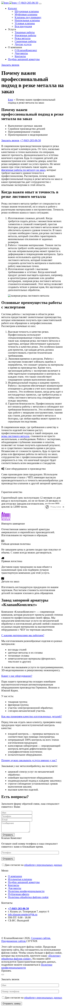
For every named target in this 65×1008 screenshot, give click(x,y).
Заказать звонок (10, 65)
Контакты (13, 885)
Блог (10, 99)
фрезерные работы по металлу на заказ (23, 170)
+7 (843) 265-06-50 (27, 2)
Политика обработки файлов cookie (28, 897)
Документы (14, 888)
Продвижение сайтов (13, 941)
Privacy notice (55, 507)
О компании (15, 876)
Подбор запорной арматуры (24, 59)
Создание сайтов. (41, 938)
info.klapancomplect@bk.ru (22, 914)
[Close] (2, 974)
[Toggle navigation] (40, 3)
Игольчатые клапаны (20, 879)
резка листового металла (15, 436)
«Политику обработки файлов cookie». (31, 957)
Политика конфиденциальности (26, 891)
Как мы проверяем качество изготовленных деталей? (31, 716)
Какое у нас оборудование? (16, 675)
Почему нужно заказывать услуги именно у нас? (29, 760)
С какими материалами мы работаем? (22, 635)
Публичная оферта (18, 894)
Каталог (12, 8)
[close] (63, 507)
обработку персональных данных (43, 865)
